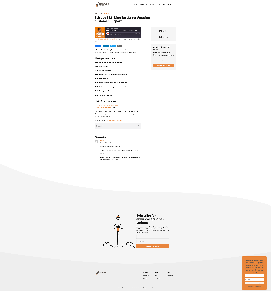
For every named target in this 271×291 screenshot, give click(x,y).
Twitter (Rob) (169, 277)
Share (118, 37)
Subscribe (113, 37)
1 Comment (106, 13)
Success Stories (146, 277)
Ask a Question (158, 278)
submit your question (117, 114)
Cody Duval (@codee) (104, 107)
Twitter (113, 45)
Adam (102, 141)
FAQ (155, 277)
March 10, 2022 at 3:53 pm (106, 142)
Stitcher (119, 120)
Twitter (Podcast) (169, 275)
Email (119, 45)
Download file (99, 39)
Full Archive (145, 278)
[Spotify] (163, 37)
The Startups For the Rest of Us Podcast (102, 4)
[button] (174, 4)
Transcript (99, 126)
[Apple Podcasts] (163, 31)
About (156, 275)
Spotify (114, 120)
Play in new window (110, 39)
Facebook (98, 45)
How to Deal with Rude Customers (108, 105)
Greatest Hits (146, 275)
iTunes (109, 120)
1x (118, 34)
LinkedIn (106, 45)
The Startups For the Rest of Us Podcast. (132, 288)
